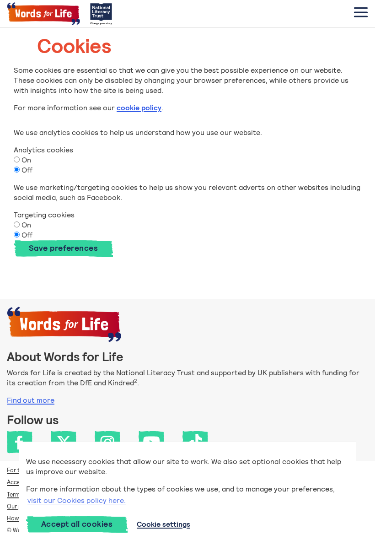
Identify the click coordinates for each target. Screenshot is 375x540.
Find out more (30, 400)
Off (26, 170)
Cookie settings (163, 524)
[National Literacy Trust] (101, 13)
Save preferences (63, 248)
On (25, 160)
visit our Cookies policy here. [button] (76, 500)
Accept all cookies (76, 524)
